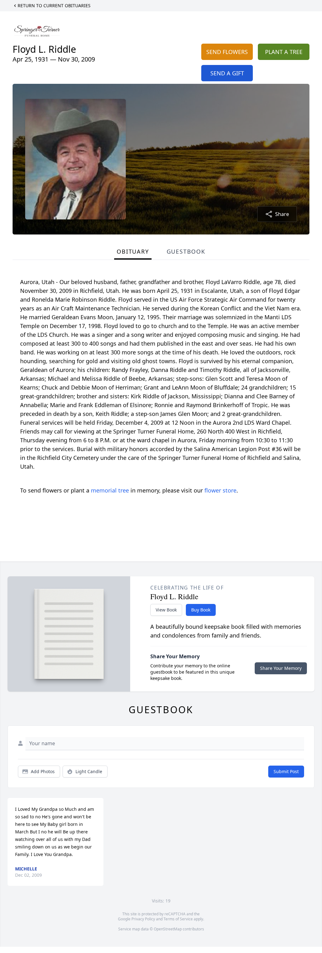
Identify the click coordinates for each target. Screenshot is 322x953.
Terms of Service (178, 919)
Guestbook (186, 251)
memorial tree (110, 490)
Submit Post (286, 771)
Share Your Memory (281, 668)
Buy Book (200, 610)
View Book (166, 610)
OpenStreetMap (168, 929)
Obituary (133, 251)
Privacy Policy (143, 919)
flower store (220, 490)
